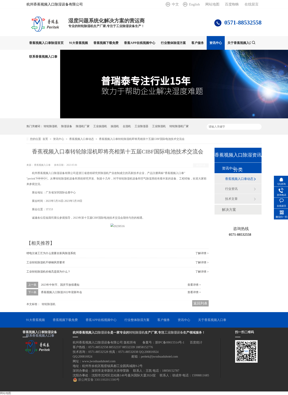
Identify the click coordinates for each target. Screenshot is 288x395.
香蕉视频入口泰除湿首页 (46, 42)
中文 (175, 4)
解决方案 (229, 210)
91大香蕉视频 (78, 42)
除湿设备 (66, 126)
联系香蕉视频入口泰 (43, 56)
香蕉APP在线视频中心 (139, 42)
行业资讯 (231, 188)
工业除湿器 (141, 126)
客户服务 (197, 42)
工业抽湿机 (100, 126)
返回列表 (201, 165)
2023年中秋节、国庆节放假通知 (60, 284)
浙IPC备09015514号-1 (169, 342)
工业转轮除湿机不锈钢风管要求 (45, 262)
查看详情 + (194, 284)
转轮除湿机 (50, 126)
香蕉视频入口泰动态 (82, 139)
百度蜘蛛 (232, 4)
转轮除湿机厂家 (179, 126)
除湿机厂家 (83, 126)
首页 (46, 139)
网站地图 (212, 4)
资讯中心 (215, 42)
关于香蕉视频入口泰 (241, 42)
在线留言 (252, 4)
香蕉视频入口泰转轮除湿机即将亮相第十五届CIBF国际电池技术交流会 (142, 139)
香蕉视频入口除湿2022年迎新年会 (61, 292)
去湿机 (127, 126)
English (194, 4)
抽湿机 (115, 126)
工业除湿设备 (173, 332)
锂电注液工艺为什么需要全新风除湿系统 (51, 253)
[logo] (45, 30)
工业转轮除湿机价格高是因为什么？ (48, 271)
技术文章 (231, 198)
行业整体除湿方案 (173, 42)
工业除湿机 (159, 126)
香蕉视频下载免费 (106, 42)
